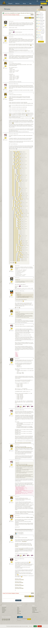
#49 (33, 277)
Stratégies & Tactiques (15, 14)
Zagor (12, 361)
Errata (18, 612)
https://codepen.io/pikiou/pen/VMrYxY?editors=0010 (23, 447)
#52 (33, 324)
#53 (33, 358)
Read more (31, 626)
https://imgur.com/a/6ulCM (19, 585)
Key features (4, 609)
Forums (24, 3)
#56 (33, 460)
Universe (3, 608)
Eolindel (17, 279)
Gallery (3, 612)
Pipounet (11, 518)
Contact (33, 611)
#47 (33, 133)
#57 (33, 496)
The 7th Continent (9, 14)
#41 (33, 21)
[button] (37, 1)
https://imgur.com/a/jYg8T (19, 582)
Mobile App (19, 613)
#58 (33, 515)
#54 (33, 409)
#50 (33, 290)
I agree (35, 626)
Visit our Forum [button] (41, 41)
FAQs (18, 607)
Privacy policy (34, 609)
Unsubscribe (19, 620)
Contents (3, 611)
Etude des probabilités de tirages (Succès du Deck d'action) (18, 13)
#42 (33, 36)
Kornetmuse (5, 24)
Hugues (5, 65)
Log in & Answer (18, 600)
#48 (33, 265)
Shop (30, 3)
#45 (33, 83)
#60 (33, 558)
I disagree (39, 626)
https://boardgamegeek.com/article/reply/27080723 (23, 442)
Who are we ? (34, 607)
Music (18, 609)
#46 (33, 93)
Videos (18, 608)
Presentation (4, 607)
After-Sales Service (35, 612)
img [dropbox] (24, 541)
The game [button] (10, 3)
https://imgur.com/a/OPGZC (19, 579)
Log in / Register (43, 3)
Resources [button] (18, 3)
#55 (33, 444)
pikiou (11, 499)
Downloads (19, 611)
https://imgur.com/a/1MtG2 (19, 588)
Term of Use (34, 608)
